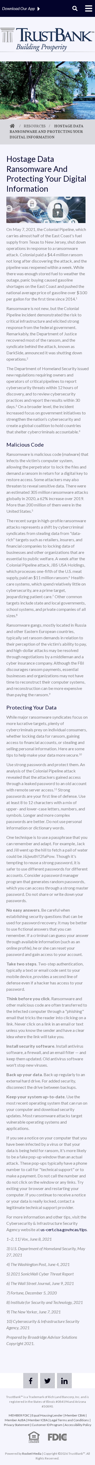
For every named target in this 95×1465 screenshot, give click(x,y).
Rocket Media (31, 1454)
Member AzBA (15, 1420)
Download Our (18, 8)
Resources (35, 126)
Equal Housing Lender (47, 1415)
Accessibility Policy (78, 1425)
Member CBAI (75, 1415)
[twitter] (47, 1380)
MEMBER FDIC (19, 1415)
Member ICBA (38, 1420)
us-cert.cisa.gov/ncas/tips (64, 1229)
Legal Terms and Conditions (69, 1420)
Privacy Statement (17, 1425)
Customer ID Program (47, 1425)
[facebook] (30, 1380)
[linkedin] (64, 1380)
